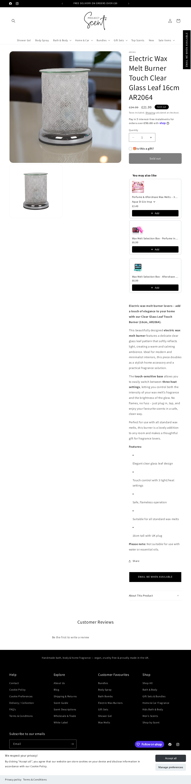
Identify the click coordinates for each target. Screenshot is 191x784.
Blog (56, 689)
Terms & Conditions (35, 779)
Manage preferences (170, 767)
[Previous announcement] (62, 3)
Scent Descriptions (65, 709)
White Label (61, 722)
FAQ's (12, 709)
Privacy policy (13, 779)
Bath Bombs (105, 696)
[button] (187, 50)
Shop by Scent (151, 722)
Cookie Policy (17, 689)
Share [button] (136, 561)
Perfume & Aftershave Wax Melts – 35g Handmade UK (155, 197)
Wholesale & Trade (65, 716)
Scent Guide (61, 703)
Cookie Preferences (21, 696)
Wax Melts (104, 722)
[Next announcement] (129, 3)
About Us (59, 683)
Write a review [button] (120, 635)
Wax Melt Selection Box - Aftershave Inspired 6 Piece (155, 276)
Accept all (170, 758)
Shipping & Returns (65, 696)
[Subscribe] (72, 744)
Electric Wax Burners (110, 703)
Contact (14, 683)
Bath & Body (150, 689)
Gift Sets (103, 709)
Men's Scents (150, 716)
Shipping (150, 112)
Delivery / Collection (21, 703)
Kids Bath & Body (153, 709)
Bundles (103, 683)
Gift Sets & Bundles (154, 696)
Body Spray (105, 689)
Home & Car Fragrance (156, 703)
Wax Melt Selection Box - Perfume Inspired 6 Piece (155, 238)
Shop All (148, 683)
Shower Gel (105, 716)
